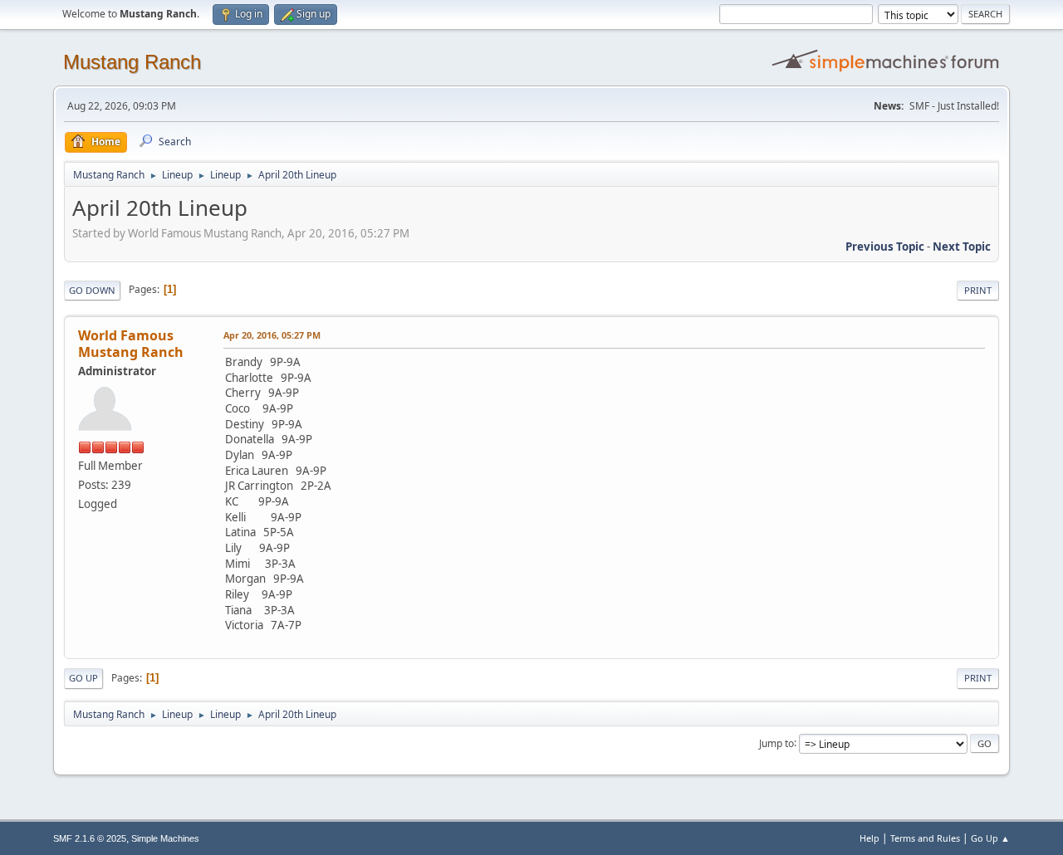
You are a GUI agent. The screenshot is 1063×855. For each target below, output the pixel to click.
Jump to (776, 742)
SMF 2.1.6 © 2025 (89, 838)
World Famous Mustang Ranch (131, 343)
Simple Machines (165, 838)
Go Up (83, 678)
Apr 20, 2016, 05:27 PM (272, 335)
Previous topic (884, 246)
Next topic (962, 246)
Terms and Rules (925, 838)
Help (869, 838)
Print (978, 290)
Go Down (92, 290)
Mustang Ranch (132, 62)
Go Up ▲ (990, 838)
